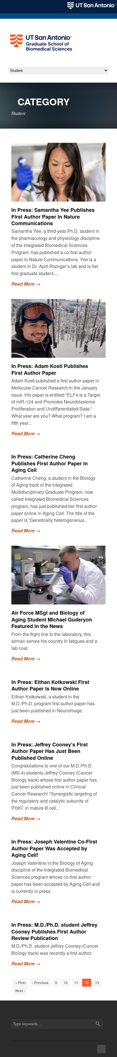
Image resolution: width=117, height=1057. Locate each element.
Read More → (25, 284)
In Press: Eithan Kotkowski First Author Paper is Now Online (50, 685)
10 (66, 982)
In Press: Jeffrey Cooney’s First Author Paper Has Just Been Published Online (49, 751)
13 (97, 982)
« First (20, 982)
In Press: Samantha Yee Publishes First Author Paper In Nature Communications (53, 216)
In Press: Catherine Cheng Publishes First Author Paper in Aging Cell (49, 463)
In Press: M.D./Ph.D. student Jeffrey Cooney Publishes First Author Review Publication (54, 931)
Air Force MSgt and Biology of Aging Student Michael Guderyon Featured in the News (51, 619)
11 (76, 982)
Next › (20, 990)
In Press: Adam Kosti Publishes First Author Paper (49, 369)
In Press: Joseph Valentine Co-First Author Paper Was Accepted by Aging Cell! (54, 848)
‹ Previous (40, 982)
